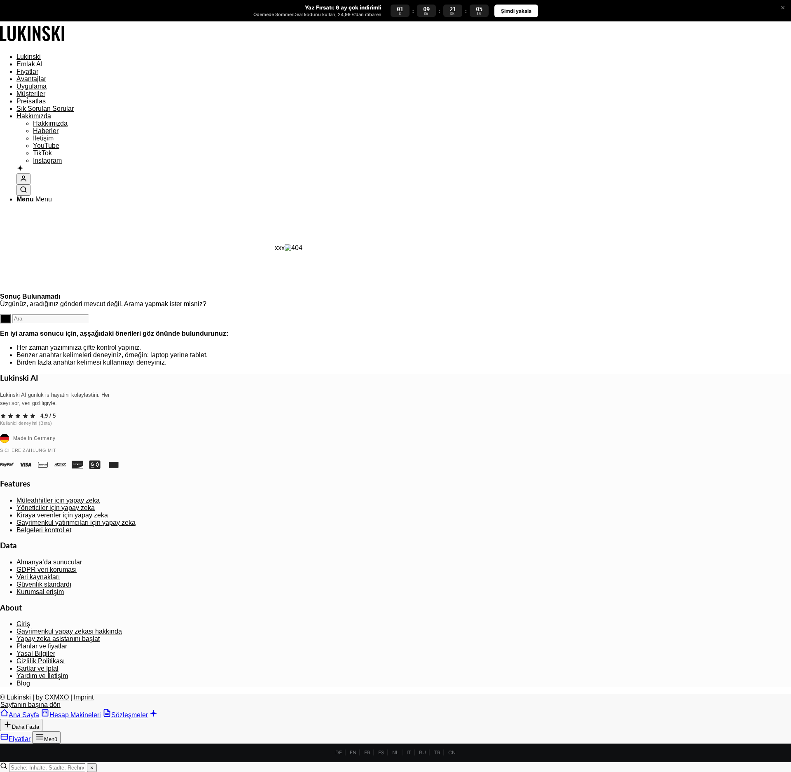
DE (338, 752)
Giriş (23, 623)
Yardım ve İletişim (42, 675)
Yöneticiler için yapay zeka (55, 507)
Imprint (84, 697)
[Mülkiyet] (32, 42)
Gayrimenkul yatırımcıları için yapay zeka (76, 522)
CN (452, 752)
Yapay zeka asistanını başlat (58, 638)
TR (437, 752)
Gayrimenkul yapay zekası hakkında (69, 631)
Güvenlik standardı (43, 584)
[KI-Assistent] (20, 168)
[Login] (23, 179)
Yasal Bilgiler (35, 653)
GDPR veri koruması (46, 569)
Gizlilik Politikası (40, 660)
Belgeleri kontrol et (43, 529)
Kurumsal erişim (40, 591)
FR (367, 752)
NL (395, 752)
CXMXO (56, 697)
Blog (23, 683)
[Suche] (23, 190)
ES (381, 752)
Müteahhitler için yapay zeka (58, 500)
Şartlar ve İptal (37, 668)
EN (353, 752)
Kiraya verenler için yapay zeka (62, 515)
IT (409, 752)
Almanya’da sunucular (49, 562)
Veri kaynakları (38, 576)
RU (422, 752)
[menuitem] (296, 57)
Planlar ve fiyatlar (41, 646)
